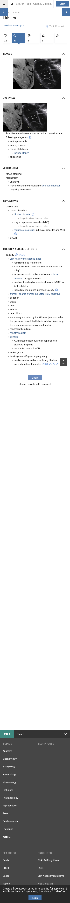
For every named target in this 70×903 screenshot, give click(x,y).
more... (7, 836)
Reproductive (10, 805)
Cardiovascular (11, 821)
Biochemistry (10, 758)
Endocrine (8, 829)
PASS (40, 868)
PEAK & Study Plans (48, 860)
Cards (6, 860)
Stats (5, 813)
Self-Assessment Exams (51, 875)
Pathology (8, 790)
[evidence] (20, 254)
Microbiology (9, 782)
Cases (6, 875)
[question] (33, 214)
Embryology (9, 766)
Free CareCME (45, 883)
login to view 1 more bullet (35, 218)
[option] (37, 74)
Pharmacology (10, 797)
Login (62, 4)
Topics (6, 883)
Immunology (9, 774)
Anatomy (7, 751)
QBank (6, 868)
